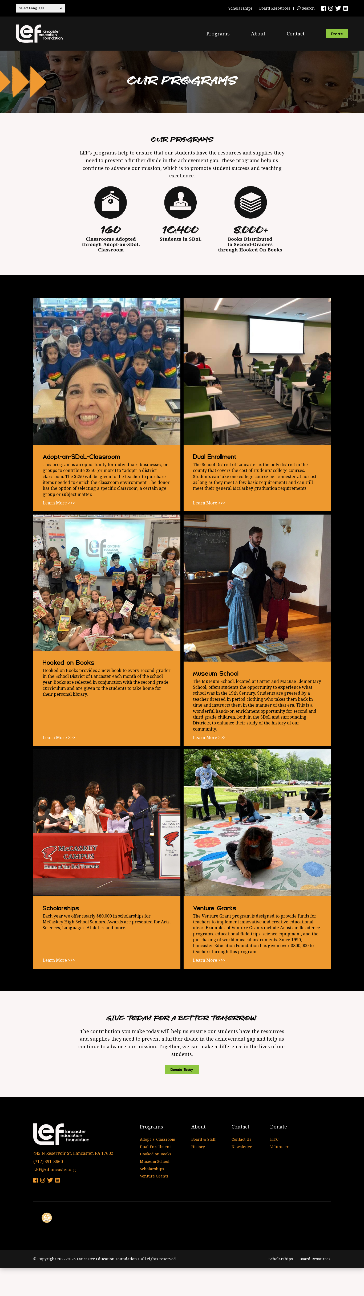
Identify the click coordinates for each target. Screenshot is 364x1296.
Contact (296, 33)
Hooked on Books (155, 1153)
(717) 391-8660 (48, 1161)
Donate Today (182, 1069)
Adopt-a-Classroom (157, 1139)
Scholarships (240, 8)
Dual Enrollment (155, 1146)
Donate (337, 34)
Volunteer (279, 1146)
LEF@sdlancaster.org (54, 1169)
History (198, 1146)
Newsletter (242, 1146)
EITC (274, 1139)
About (258, 33)
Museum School (154, 1161)
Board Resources (274, 8)
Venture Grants (154, 1176)
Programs (218, 33)
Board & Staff (203, 1139)
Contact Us (241, 1139)
